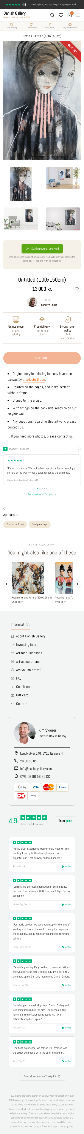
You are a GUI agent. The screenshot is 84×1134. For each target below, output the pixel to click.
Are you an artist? (28, 670)
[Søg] (52, 15)
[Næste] (77, 584)
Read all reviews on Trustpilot (40, 1076)
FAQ (19, 678)
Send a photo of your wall (45, 248)
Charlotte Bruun (48, 305)
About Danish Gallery (30, 636)
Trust (65, 821)
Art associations (28, 661)
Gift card (22, 695)
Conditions (23, 686)
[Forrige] (6, 584)
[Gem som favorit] (77, 289)
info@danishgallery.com (36, 768)
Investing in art (27, 644)
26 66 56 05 (28, 761)
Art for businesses (29, 653)
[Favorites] (61, 15)
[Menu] (78, 15)
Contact (22, 703)
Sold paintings (39, 524)
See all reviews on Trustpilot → (42, 494)
